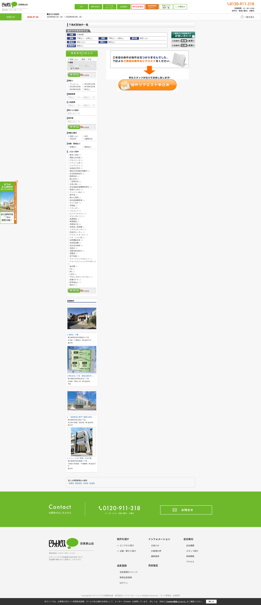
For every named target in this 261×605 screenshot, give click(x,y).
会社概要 (190, 545)
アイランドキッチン (79, 235)
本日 (86, 136)
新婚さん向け (76, 189)
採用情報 (190, 556)
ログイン (124, 582)
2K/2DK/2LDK (75, 87)
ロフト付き (75, 203)
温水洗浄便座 (76, 245)
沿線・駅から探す (128, 550)
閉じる (211, 602)
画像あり (73, 147)
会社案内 (123, 6)
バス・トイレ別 (77, 237)
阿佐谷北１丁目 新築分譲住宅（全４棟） (84, 376)
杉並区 (92, 483)
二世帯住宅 (75, 181)
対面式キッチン (77, 232)
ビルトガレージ (77, 216)
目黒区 (71, 483)
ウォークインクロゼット (80, 259)
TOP (81, 6)
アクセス (190, 561)
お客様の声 (156, 550)
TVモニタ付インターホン (81, 277)
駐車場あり (75, 282)
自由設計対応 (76, 168)
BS (72, 272)
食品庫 (73, 266)
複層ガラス (75, 280)
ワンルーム (74, 84)
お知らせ (155, 545)
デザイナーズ (76, 160)
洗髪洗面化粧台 (77, 251)
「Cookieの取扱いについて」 (176, 602)
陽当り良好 (75, 155)
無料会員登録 (138, 6)
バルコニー (75, 211)
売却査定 (153, 565)
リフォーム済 (76, 163)
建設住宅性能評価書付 (80, 171)
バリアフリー (76, 166)
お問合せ (181, 6)
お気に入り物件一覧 (166, 6)
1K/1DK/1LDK (89, 84)
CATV (73, 274)
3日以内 (73, 139)
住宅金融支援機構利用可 (80, 187)
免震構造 (74, 219)
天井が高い (75, 184)
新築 (83, 59)
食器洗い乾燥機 (77, 227)
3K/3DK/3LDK (89, 87)
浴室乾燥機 (75, 243)
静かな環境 (75, 198)
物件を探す (95, 6)
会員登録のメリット (129, 571)
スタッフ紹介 (192, 550)
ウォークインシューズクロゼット (82, 262)
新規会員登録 (126, 577)
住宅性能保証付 (77, 174)
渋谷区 (85, 483)
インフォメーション (109, 6)
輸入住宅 (74, 179)
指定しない (74, 59)
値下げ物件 (74, 68)
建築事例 (155, 556)
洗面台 (73, 248)
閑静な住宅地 (76, 158)
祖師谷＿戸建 (73, 335)
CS (72, 269)
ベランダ (74, 208)
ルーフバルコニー (78, 214)
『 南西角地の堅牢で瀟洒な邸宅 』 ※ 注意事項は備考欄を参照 (92, 417)
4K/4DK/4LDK (75, 89)
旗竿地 (73, 195)
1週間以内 (88, 139)
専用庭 (73, 206)
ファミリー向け (77, 192)
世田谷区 (78, 483)
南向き (73, 285)
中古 (89, 59)
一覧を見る (249, 16)
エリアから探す (127, 545)
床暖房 (73, 253)
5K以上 (87, 89)
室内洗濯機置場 (77, 200)
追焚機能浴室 (76, 240)
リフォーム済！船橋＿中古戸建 (80, 458)
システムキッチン (78, 229)
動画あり (88, 147)
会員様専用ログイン (152, 6)
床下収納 (74, 256)
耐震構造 (74, 221)
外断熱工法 (75, 224)
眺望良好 (74, 176)
